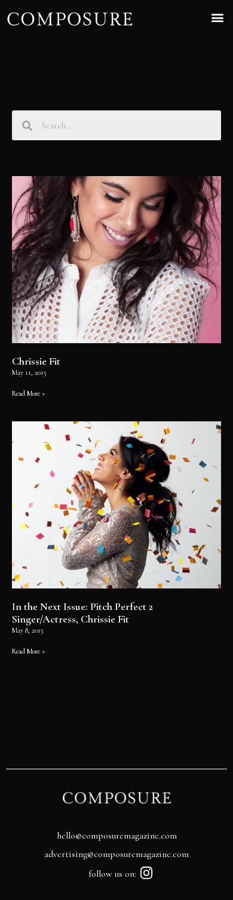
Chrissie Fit (36, 361)
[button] (217, 17)
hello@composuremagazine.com (117, 836)
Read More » (28, 393)
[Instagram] (147, 873)
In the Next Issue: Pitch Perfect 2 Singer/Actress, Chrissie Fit (82, 613)
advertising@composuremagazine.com (116, 854)
